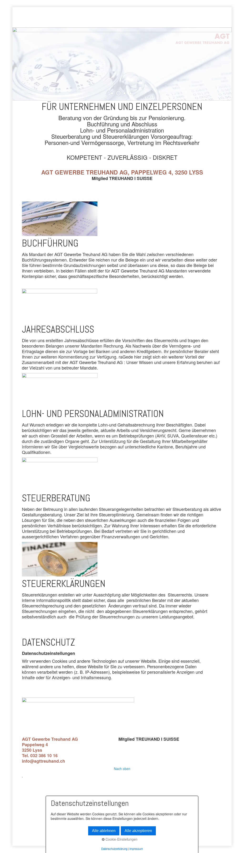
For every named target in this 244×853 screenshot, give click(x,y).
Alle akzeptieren (138, 831)
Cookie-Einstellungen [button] (121, 839)
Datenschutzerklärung (114, 849)
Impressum (136, 849)
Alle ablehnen (104, 831)
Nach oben (122, 768)
